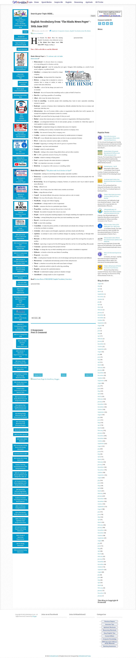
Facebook (99, 23)
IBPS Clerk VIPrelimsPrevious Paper (21, 180)
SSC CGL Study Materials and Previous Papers (20, 423)
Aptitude (89, 2)
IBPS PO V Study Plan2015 (20, 335)
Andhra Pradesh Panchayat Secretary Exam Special (20, 499)
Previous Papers (109, 621)
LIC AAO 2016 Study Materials (22, 283)
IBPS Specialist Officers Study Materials (20, 269)
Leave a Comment (38, 33)
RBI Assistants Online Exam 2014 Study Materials (20, 447)
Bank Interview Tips (21, 430)
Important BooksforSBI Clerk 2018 (20, 151)
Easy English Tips (109, 633)
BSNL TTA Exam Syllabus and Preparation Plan (20, 520)
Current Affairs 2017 (20, 454)
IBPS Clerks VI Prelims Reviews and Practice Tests (20, 261)
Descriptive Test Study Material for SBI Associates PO (20, 407)
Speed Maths (47, 2)
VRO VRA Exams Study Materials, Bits (20, 513)
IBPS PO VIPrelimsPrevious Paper (21, 196)
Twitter (103, 23)
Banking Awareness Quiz (20, 96)
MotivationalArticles (23, 83)
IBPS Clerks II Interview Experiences (20, 537)
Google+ (107, 23)
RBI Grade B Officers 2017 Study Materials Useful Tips (20, 245)
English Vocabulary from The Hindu (80, 31)
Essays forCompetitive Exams (21, 37)
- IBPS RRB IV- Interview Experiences (20, 290)
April (99, 289)
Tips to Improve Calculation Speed (20, 44)
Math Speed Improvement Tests (20, 89)
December (101, 315)
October (100, 299)
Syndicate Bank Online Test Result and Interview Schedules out (113, 181)
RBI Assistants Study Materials (20, 551)
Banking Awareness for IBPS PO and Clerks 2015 (20, 317)
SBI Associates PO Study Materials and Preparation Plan (20, 398)
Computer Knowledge (109, 639)
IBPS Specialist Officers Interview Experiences (20, 236)
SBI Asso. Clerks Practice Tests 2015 (20, 362)
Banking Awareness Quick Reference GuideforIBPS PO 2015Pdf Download (20, 301)
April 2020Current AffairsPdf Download (21, 134)
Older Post (89, 375)
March (99, 291)
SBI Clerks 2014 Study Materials (20, 459)
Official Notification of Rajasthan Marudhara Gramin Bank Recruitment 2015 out (112, 211)
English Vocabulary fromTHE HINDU (20, 228)
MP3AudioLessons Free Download (21, 117)
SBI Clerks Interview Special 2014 (20, 383)
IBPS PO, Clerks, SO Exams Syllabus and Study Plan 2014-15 (20, 474)
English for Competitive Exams (60, 31)
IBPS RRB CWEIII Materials (22, 440)
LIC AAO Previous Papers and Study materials (20, 529)
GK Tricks (99, 2)
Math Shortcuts (22, 49)
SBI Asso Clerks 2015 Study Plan (20, 368)
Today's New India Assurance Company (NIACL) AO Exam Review (112, 196)
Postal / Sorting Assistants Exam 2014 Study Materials (20, 466)
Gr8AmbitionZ (53, 656)
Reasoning (78, 2)
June (99, 331)
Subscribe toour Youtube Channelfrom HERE (20, 160)
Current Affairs (109, 636)
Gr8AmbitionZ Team (85, 656)
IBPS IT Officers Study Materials (20, 507)
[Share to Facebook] (40, 318)
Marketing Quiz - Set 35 (110, 166)
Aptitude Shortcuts (110, 627)
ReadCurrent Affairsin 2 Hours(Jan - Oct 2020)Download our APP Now (20, 22)
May (99, 286)
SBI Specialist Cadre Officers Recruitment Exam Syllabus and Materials (113, 239)
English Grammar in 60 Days (20, 277)
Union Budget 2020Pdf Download (21, 68)
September (101, 294)
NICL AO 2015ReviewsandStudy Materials (22, 343)
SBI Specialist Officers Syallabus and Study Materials (20, 491)
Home (36, 2)
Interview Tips (109, 624)
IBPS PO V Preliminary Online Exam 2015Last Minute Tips (20, 327)
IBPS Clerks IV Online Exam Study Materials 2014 (20, 375)
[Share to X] (38, 318)
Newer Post (38, 375)
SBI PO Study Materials (20, 544)
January (100, 312)
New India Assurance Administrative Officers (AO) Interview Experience (111, 138)
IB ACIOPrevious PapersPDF (21, 214)
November (101, 296)
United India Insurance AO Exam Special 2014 (20, 390)
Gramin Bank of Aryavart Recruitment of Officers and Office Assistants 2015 (112, 153)
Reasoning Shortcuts (109, 630)
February (100, 310)
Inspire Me (58, 2)
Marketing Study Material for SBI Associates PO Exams (20, 415)
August (100, 283)
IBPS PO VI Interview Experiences (20, 254)
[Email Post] (32, 318)
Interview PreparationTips (20, 76)
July (99, 302)
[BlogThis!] (36, 318)
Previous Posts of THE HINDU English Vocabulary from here (53, 279)
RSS (111, 23)
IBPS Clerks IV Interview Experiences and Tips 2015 (20, 353)
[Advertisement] (52, 9)
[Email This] (34, 318)
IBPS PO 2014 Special (20, 434)
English (69, 2)
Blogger (34, 616)
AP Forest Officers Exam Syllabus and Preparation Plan (20, 483)
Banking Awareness (109, 646)
